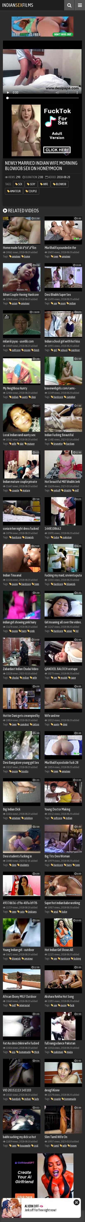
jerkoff (56, 490)
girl (55, 350)
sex (20, 184)
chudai (15, 677)
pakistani (58, 1052)
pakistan (67, 537)
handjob (16, 1098)
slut (21, 443)
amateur (15, 191)
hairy (23, 630)
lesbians (32, 911)
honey (73, 1145)
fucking (77, 958)
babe (56, 537)
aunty (25, 397)
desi (33, 397)
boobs (24, 771)
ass (13, 1052)
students (24, 864)
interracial (24, 1005)
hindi (36, 350)
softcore (16, 350)
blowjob (60, 184)
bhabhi (67, 490)
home (27, 256)
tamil (56, 1145)
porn (63, 303)
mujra (69, 1052)
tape (73, 677)
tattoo (35, 724)
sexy (32, 184)
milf (76, 490)
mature (30, 443)
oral (36, 1145)
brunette (58, 443)
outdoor (75, 350)
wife (45, 184)
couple (32, 191)
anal (55, 911)
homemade (25, 1052)
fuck (72, 1005)
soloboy (28, 818)
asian (14, 303)
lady (36, 1098)
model (63, 677)
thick (36, 1052)
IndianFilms (17, 5)
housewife (25, 1145)
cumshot (70, 397)
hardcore (58, 397)
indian (72, 303)
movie (27, 350)
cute (22, 911)
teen (55, 256)
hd (76, 630)
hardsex (70, 443)
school (63, 350)
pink (32, 630)
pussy (15, 584)
